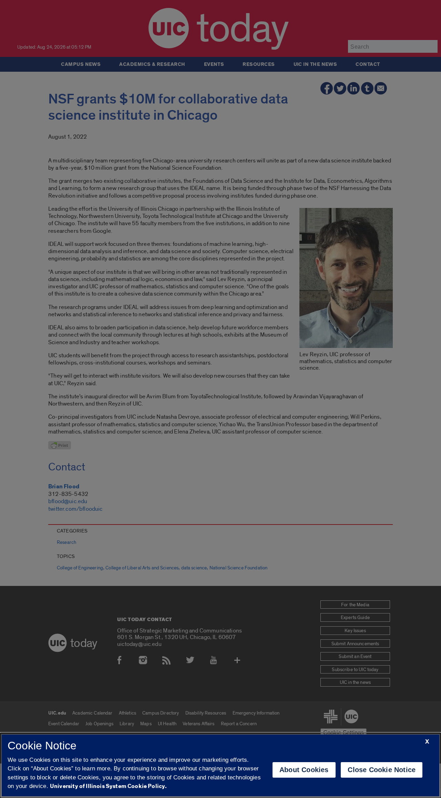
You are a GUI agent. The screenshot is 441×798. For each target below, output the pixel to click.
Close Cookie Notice (382, 770)
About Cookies (304, 770)
